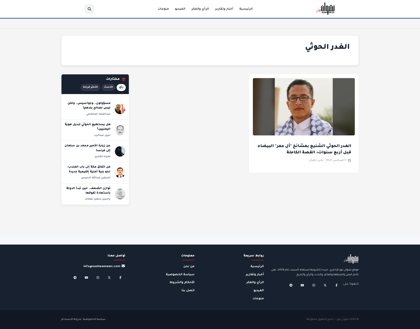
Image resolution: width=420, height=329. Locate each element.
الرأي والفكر (200, 9)
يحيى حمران (316, 160)
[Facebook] (336, 285)
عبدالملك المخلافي (98, 114)
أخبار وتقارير (224, 9)
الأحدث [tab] (108, 87)
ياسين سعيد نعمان (97, 199)
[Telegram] (291, 285)
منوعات (163, 9)
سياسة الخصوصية (180, 274)
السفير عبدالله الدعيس (95, 178)
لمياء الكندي (102, 156)
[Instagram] (314, 285)
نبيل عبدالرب (102, 135)
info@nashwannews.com (102, 266)
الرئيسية (246, 9)
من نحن (188, 266)
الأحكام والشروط (182, 282)
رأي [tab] (121, 87)
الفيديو (180, 9)
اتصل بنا (188, 290)
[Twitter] (325, 285)
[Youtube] (302, 285)
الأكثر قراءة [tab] (90, 87)
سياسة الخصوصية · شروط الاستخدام (83, 319)
